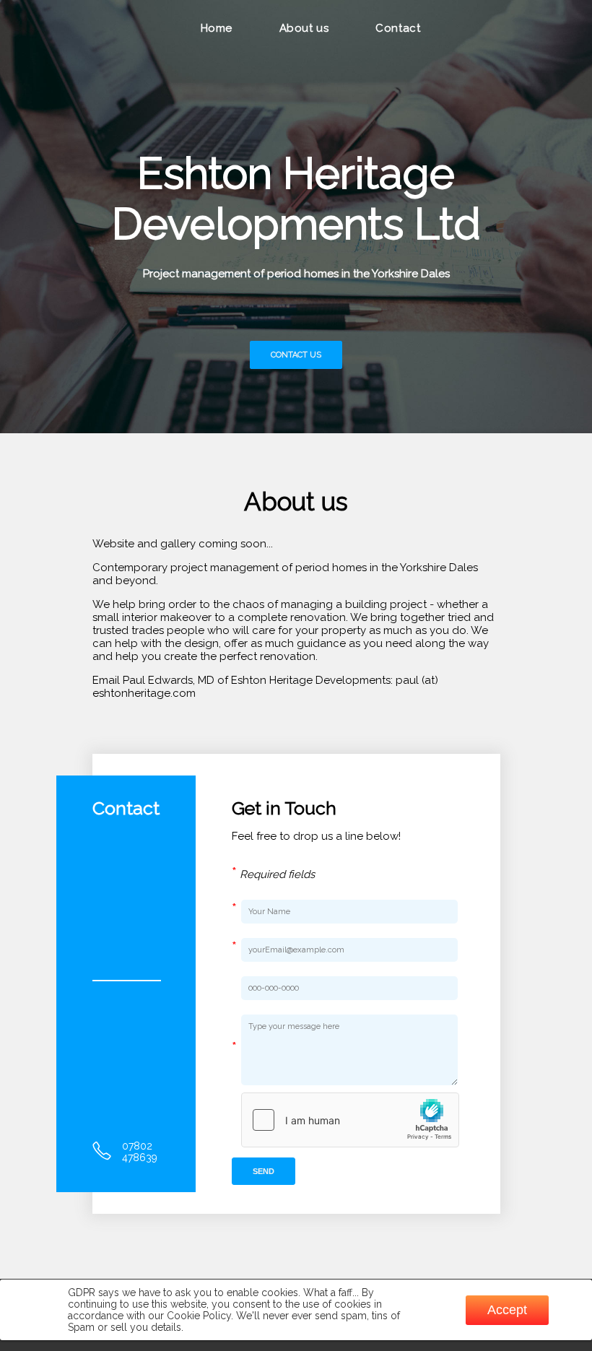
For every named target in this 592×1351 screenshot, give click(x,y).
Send (263, 1171)
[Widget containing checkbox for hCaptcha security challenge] (350, 1119)
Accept (507, 1310)
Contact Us (296, 355)
